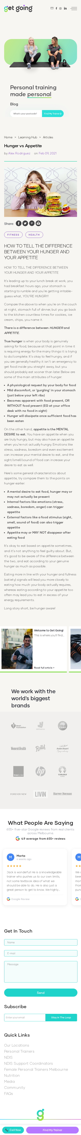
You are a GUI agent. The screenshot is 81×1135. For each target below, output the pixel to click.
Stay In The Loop (61, 1017)
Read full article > (44, 667)
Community (14, 1087)
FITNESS (13, 234)
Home (8, 137)
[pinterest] (32, 224)
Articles (48, 137)
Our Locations (16, 1045)
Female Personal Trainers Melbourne (36, 1069)
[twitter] (25, 224)
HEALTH (34, 234)
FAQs (8, 1093)
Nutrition (12, 1075)
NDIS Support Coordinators (28, 1063)
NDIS (8, 1057)
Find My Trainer (52, 1130)
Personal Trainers (19, 1051)
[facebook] (18, 224)
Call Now (13, 1129)
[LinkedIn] (65, 8)
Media (9, 1081)
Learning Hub (27, 137)
